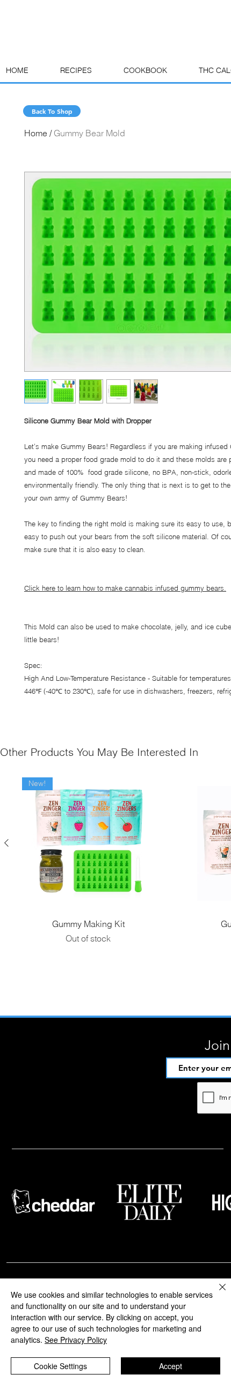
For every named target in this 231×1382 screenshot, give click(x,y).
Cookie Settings (60, 1366)
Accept (170, 1366)
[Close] (216, 1293)
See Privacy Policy (76, 1339)
